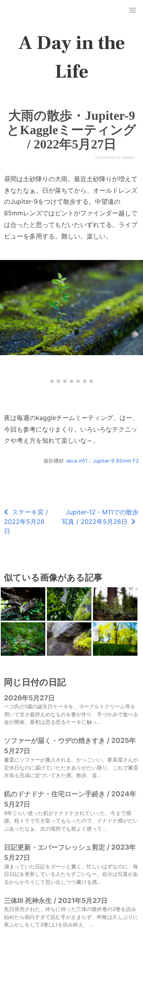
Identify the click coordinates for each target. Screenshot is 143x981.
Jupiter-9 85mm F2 (116, 461)
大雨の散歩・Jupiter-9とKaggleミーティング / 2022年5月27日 (71, 129)
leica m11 (76, 461)
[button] (132, 10)
